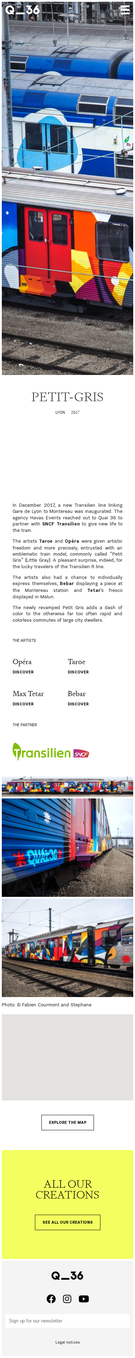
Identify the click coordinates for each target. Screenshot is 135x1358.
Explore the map (67, 1123)
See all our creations (67, 1222)
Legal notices (67, 1342)
